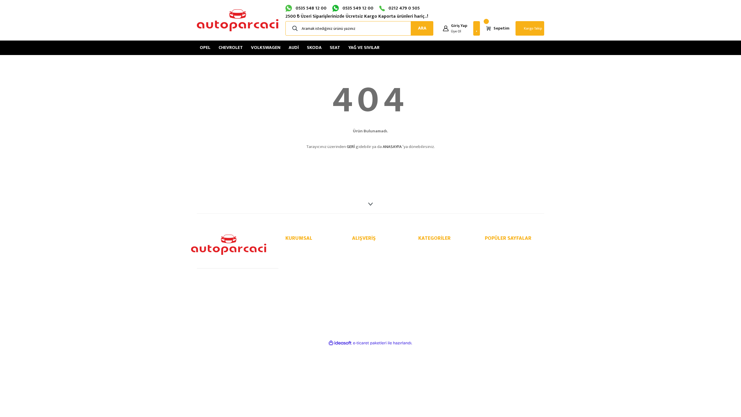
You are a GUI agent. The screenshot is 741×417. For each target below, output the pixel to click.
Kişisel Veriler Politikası (371, 268)
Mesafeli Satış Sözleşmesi (373, 249)
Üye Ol (456, 31)
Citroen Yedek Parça (435, 293)
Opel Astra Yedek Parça (504, 261)
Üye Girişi (293, 268)
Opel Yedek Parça (433, 249)
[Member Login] (446, 28)
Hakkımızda (295, 249)
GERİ (351, 146)
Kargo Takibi (296, 280)
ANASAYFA (392, 146)
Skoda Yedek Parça (434, 274)
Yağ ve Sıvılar (429, 300)
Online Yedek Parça (501, 249)
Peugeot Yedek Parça (436, 287)
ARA (422, 28)
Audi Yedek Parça (432, 268)
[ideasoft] (340, 343)
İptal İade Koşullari (368, 261)
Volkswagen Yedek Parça (439, 261)
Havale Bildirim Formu (303, 274)
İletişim (291, 255)
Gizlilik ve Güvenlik (367, 255)
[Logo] (237, 20)
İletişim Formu (297, 261)
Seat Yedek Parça (432, 280)
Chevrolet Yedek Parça (437, 255)
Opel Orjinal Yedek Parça (505, 255)
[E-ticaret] (370, 343)
